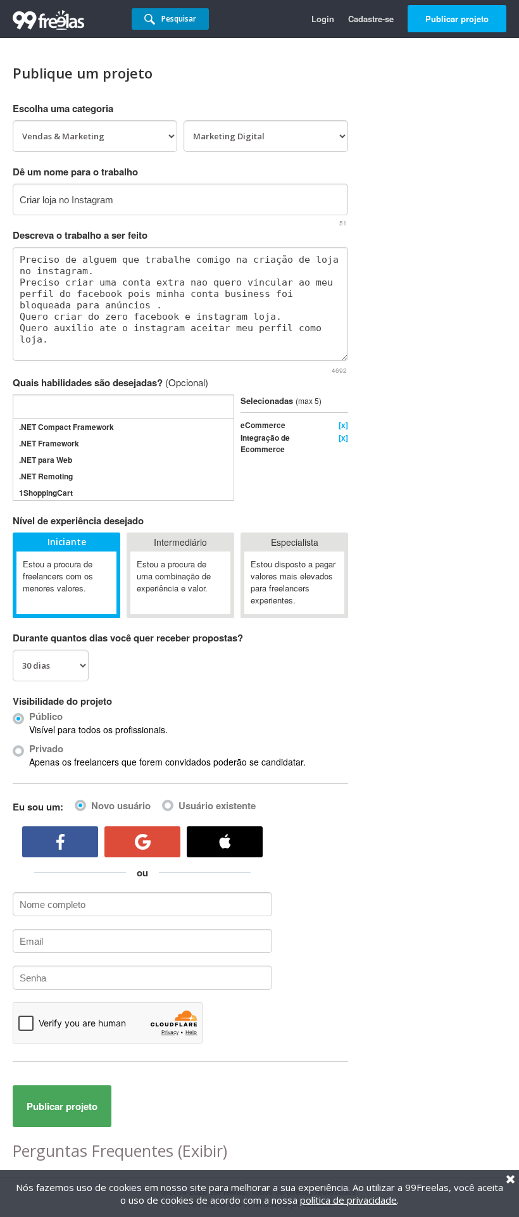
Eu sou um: (38, 807)
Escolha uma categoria (63, 108)
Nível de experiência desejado (78, 520)
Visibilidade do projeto (62, 701)
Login (322, 19)
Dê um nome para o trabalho (75, 172)
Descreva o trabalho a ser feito (80, 235)
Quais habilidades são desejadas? (110, 382)
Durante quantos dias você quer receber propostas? (128, 638)
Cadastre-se (371, 19)
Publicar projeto (457, 19)
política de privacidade (348, 1200)
